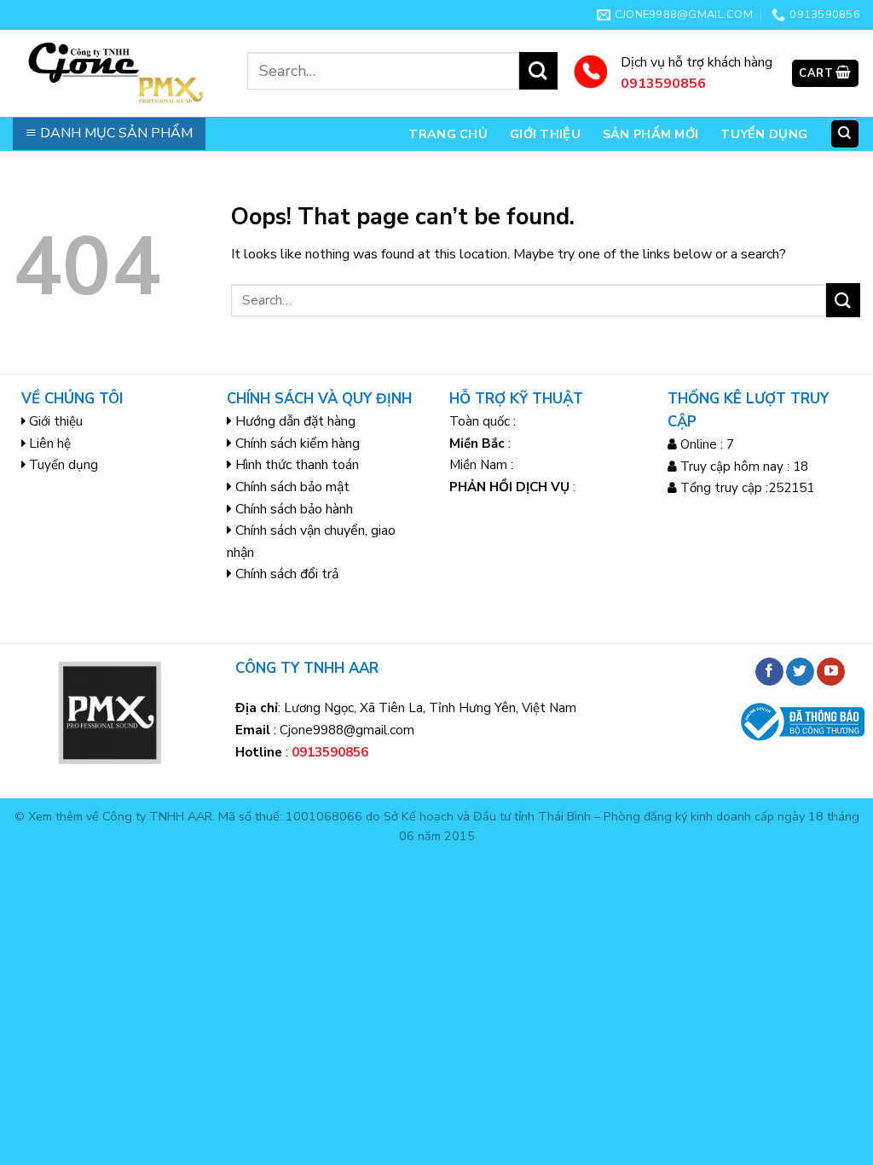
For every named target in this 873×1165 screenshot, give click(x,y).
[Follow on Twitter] (800, 672)
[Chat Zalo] (36, 1039)
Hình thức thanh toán (297, 464)
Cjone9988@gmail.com (347, 730)
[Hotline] (36, 996)
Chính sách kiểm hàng (297, 443)
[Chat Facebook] (36, 1082)
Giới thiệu (545, 133)
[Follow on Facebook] (769, 672)
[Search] (845, 134)
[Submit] (538, 71)
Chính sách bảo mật (292, 487)
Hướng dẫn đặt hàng (295, 421)
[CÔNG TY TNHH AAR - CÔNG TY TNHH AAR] (117, 73)
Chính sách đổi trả (286, 574)
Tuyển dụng (763, 133)
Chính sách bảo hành (294, 509)
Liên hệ (50, 443)
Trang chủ (448, 133)
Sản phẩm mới (650, 133)
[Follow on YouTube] (831, 672)
